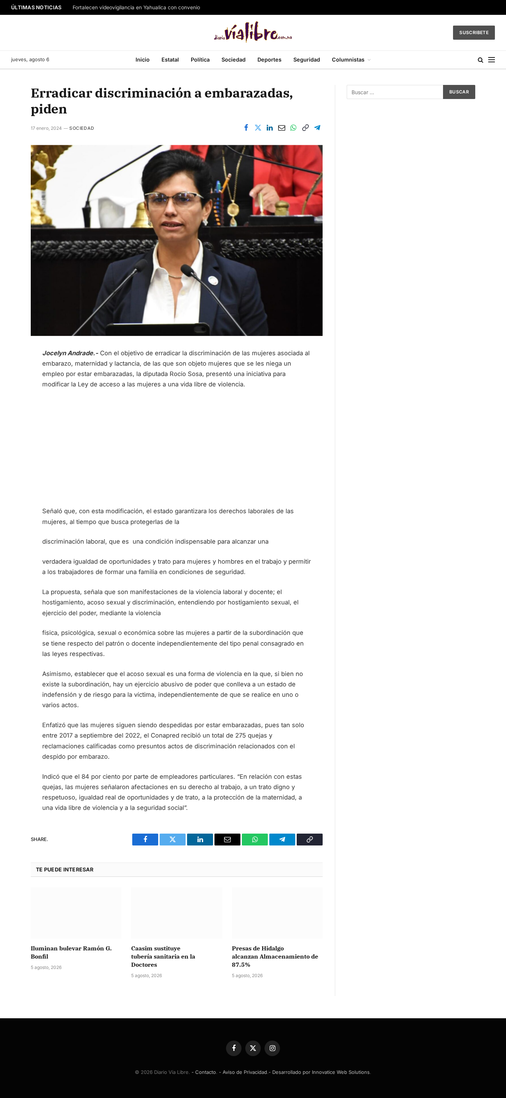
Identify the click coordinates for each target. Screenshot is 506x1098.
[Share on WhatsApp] (293, 128)
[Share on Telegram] (317, 128)
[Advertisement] (176, 451)
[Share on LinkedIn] (269, 128)
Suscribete (474, 32)
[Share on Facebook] (246, 128)
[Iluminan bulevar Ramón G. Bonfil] (76, 913)
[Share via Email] (281, 128)
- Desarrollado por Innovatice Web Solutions (319, 1072)
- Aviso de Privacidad (243, 1072)
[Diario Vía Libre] (253, 32)
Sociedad (234, 59)
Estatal (170, 59)
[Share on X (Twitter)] (257, 128)
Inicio (143, 59)
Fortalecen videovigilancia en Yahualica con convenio (136, 7)
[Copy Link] (305, 128)
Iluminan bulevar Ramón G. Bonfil (71, 952)
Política (200, 59)
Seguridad (306, 59)
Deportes (269, 59)
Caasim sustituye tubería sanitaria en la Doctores (163, 956)
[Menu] (491, 60)
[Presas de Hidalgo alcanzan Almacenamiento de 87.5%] (277, 913)
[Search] (480, 60)
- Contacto (204, 1072)
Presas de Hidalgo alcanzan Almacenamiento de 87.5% (275, 956)
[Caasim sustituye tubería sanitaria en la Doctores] (176, 913)
